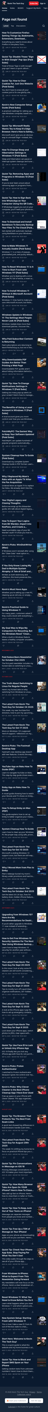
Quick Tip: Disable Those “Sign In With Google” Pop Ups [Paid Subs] (18, 60)
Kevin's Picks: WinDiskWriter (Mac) (17, 546)
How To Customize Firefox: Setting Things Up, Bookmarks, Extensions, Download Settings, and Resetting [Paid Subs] (18, 36)
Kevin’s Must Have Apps (14, 589)
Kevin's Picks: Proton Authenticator (13, 1067)
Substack (12, 1407)
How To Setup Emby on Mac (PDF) (16, 809)
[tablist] (14, 25)
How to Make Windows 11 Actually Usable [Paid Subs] (16, 247)
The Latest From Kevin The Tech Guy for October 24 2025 (17, 705)
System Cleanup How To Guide (18, 829)
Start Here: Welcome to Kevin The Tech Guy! (17, 1340)
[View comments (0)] (13, 50)
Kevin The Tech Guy (19, 47)
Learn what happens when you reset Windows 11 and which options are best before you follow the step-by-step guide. (17, 1304)
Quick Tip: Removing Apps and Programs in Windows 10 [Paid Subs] (18, 177)
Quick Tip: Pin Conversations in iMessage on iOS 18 (17, 1165)
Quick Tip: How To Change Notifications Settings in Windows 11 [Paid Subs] (15, 386)
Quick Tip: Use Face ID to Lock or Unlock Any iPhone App (17, 1046)
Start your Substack (17, 1400)
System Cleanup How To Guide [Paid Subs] (18, 457)
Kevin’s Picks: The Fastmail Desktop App (16, 747)
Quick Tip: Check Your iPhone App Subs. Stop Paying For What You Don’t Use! (17, 1252)
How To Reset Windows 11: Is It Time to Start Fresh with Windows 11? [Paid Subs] (17, 270)
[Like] (3, 50)
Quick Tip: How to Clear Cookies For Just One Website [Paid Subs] (17, 84)
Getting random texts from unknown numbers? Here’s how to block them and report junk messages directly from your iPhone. (17, 1369)
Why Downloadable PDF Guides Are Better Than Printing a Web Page (14, 362)
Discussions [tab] (20, 26)
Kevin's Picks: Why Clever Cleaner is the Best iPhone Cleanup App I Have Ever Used (17, 1090)
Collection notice (24, 1394)
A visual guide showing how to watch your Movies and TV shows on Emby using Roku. (18, 794)
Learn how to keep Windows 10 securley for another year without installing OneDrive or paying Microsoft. (16, 948)
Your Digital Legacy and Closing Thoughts (14, 501)
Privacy (32, 1392)
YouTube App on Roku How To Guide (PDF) (17, 768)
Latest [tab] (5, 26)
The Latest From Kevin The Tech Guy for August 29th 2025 (16, 1143)
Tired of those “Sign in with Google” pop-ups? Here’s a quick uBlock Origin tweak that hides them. (17, 67)
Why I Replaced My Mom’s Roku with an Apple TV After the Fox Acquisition (16, 479)
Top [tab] (12, 26)
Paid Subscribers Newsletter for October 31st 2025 (17, 658)
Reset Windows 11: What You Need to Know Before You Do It (17, 1298)
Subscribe (34, 3)
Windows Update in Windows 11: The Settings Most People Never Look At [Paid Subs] (17, 318)
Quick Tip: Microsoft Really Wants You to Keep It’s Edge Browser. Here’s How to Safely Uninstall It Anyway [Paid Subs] (17, 129)
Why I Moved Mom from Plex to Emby (18, 869)
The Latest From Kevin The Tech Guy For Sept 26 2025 (16, 963)
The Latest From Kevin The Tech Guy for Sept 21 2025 (16, 984)
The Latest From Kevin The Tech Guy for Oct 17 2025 (16, 726)
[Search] (43, 25)
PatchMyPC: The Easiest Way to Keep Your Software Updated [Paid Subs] (18, 434)
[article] (24, 41)
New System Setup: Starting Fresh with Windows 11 (16, 1319)
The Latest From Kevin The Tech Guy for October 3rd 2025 (18, 890)
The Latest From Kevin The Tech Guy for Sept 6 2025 (16, 1026)
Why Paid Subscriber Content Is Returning (17, 340)
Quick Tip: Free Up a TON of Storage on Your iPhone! (16, 1230)
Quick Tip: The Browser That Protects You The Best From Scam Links (16, 1119)
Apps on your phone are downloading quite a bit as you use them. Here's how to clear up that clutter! (18, 1236)
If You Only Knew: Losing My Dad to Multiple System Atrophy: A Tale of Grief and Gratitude (16, 568)
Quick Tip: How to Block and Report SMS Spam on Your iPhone (16, 1362)
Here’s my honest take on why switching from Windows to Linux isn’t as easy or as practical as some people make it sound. (17, 690)
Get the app (36, 1400)
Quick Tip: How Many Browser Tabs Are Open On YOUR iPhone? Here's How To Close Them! (17, 1187)
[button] (4, 8)
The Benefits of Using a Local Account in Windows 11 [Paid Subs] (17, 410)
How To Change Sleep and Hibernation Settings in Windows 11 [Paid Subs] (15, 153)
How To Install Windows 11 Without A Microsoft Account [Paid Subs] (17, 294)
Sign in (43, 3)
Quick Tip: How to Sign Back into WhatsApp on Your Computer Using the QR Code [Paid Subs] (17, 201)
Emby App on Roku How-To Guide (16, 788)
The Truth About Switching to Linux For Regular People (17, 684)
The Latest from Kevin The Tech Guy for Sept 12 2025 (15, 1005)
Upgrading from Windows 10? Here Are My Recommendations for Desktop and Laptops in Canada (18, 917)
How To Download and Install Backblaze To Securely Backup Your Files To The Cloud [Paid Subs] (17, 225)
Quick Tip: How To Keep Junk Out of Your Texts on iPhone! (17, 1209)
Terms (39, 1392)
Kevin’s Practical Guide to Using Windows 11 (15, 608)
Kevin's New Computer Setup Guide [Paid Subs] (17, 106)
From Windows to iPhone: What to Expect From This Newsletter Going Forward (15, 1276)
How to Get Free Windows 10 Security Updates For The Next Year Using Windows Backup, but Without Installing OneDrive (17, 941)
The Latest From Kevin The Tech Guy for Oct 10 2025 (16, 848)
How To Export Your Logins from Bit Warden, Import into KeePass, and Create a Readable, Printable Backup (16, 524)
